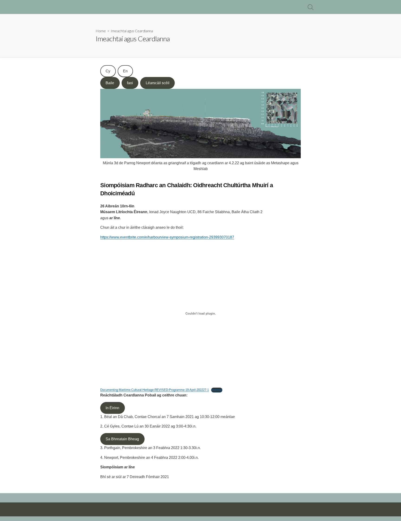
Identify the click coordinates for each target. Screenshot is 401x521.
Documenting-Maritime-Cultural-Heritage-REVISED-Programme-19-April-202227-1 (154, 390)
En (125, 71)
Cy (108, 71)
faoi (130, 83)
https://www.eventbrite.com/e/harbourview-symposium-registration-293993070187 (167, 237)
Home (101, 31)
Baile (110, 83)
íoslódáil (216, 390)
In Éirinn (112, 408)
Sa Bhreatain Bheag (122, 439)
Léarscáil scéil (157, 83)
